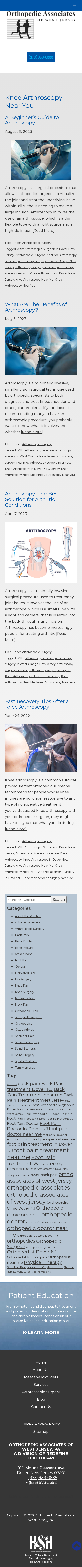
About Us (41, 1370)
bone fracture (24, 948)
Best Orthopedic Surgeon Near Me (48, 1113)
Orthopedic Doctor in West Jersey (46, 1222)
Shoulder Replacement (45, 1267)
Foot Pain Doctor (23, 1123)
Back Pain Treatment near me (36, 1092)
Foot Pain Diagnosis (59, 1118)
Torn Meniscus (25, 1067)
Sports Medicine (26, 1061)
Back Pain (22, 935)
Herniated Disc (25, 973)
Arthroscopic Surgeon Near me (37, 255)
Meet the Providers (41, 1377)
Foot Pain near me (19, 1139)
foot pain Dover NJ (55, 1134)
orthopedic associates (38, 1187)
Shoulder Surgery (27, 1042)
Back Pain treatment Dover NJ (35, 1086)
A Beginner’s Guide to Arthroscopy (32, 120)
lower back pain (44, 1175)
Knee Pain (22, 985)
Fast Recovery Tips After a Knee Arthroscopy (37, 704)
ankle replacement (28, 922)
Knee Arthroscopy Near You (55, 475)
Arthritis (12, 1084)
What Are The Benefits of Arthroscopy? (36, 307)
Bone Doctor (24, 941)
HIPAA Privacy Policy (41, 1424)
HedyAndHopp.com (41, 1561)
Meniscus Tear (25, 998)
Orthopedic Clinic (27, 1011)
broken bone (24, 954)
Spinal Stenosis (25, 1048)
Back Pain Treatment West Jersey (40, 1097)
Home (41, 1362)
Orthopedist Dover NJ (32, 1252)
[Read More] (43, 230)
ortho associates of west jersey (40, 1177)
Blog (41, 1399)
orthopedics (21, 1241)
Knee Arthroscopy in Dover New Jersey (32, 469)
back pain (29, 1083)
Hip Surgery (23, 979)
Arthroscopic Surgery (37, 243)
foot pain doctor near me (38, 1131)
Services (41, 1384)
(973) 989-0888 (41, 57)
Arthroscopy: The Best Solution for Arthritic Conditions (32, 499)
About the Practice (28, 916)
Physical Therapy (43, 1262)
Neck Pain (22, 1004)
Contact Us (41, 1407)
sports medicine (42, 1272)
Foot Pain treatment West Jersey (35, 1160)
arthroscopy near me (39, 450)
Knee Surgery (24, 992)
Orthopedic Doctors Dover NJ (37, 1235)
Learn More (43, 1332)
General (20, 966)
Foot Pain (21, 960)
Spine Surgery (24, 1055)
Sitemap (41, 1431)
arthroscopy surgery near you (49, 462)
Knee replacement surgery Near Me (48, 878)
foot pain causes (35, 1118)
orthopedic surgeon (28, 1017)
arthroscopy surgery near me (35, 267)
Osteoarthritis (24, 1029)
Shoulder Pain (24, 1036)
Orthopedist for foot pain (27, 1257)
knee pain (22, 1175)
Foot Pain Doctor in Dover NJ (34, 1126)
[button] (76, 1546)
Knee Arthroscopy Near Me (34, 279)
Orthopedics (23, 1023)
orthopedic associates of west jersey (37, 1198)
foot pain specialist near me (54, 1139)
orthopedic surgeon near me (43, 1247)
